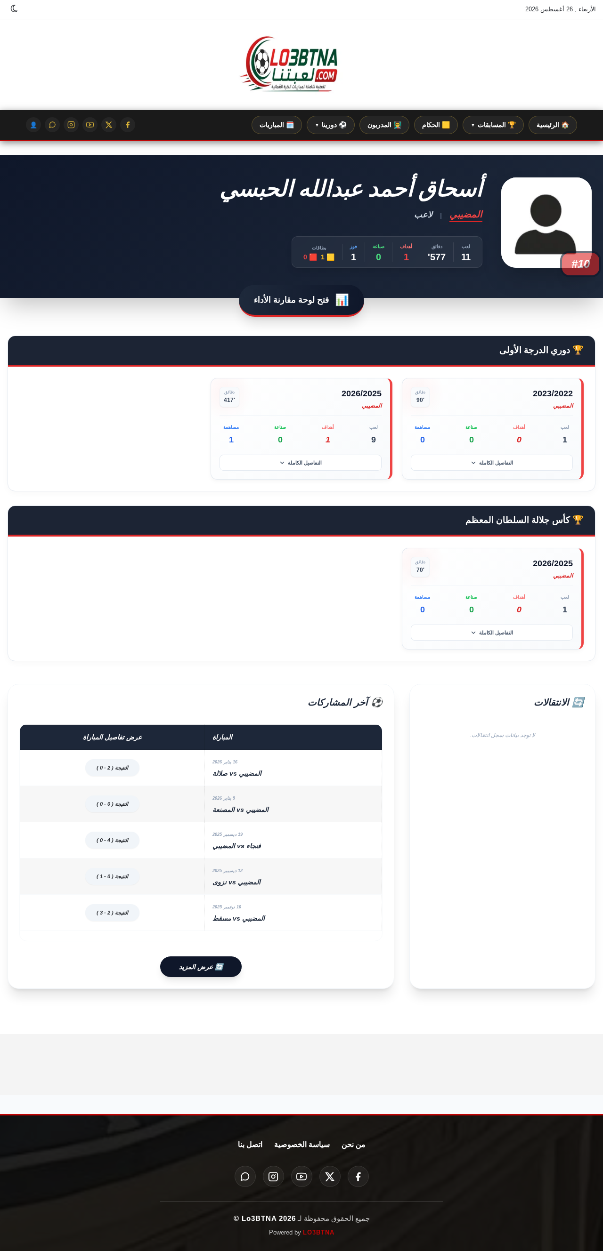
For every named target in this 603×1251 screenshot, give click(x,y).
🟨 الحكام (436, 124)
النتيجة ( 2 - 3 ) (112, 912)
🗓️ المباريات (277, 124)
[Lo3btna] (301, 65)
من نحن (354, 1144)
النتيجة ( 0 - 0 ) (112, 804)
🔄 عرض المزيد (201, 966)
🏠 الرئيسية (553, 124)
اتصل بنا (250, 1144)
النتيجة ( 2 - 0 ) (112, 767)
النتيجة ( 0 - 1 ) (112, 876)
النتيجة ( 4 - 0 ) (112, 840)
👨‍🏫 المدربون (384, 124)
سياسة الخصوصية (302, 1144)
